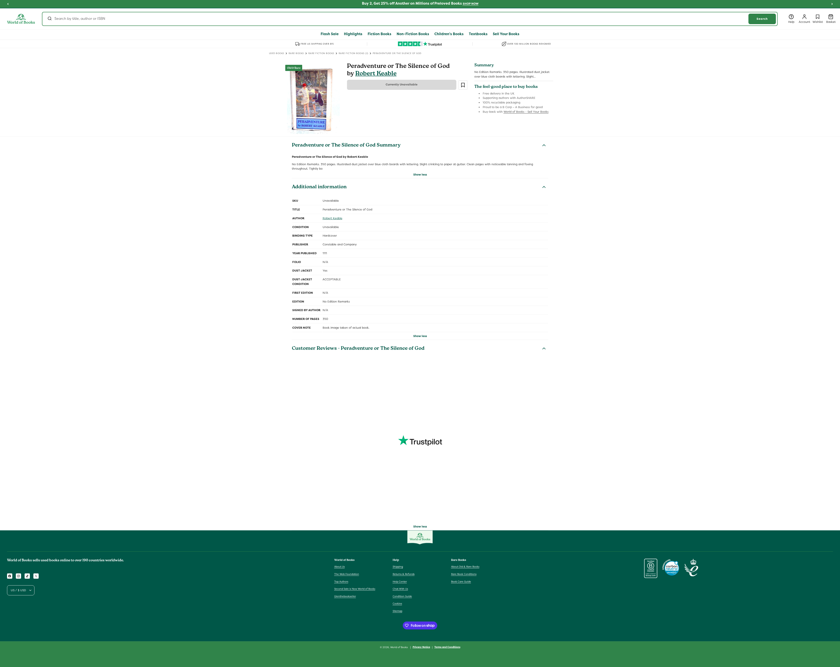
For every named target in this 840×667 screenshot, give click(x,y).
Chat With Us (400, 588)
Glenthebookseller (345, 596)
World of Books (399, 647)
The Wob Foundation (346, 574)
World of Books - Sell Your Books (526, 111)
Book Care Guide (461, 581)
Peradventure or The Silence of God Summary (346, 145)
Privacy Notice (421, 647)
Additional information (319, 187)
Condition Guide (402, 596)
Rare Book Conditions (464, 574)
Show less (420, 174)
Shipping (398, 566)
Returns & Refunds (404, 574)
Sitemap (397, 611)
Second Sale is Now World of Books (354, 588)
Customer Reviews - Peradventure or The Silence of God (358, 349)
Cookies (397, 603)
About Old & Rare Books (465, 566)
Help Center (400, 581)
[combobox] (410, 19)
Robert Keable (376, 74)
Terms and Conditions (447, 647)
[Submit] (49, 19)
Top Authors (341, 581)
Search (762, 18)
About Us (339, 566)
